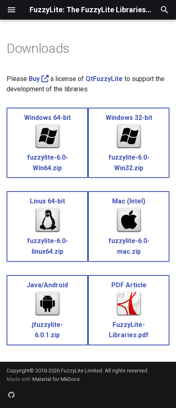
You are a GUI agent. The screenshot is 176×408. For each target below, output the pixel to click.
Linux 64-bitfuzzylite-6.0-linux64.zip (47, 226)
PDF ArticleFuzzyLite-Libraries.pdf (129, 310)
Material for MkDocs (56, 379)
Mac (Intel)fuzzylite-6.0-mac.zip (128, 226)
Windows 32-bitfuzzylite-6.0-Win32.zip (129, 143)
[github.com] (11, 394)
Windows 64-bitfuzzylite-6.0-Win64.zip (47, 143)
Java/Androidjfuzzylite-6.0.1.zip (47, 310)
